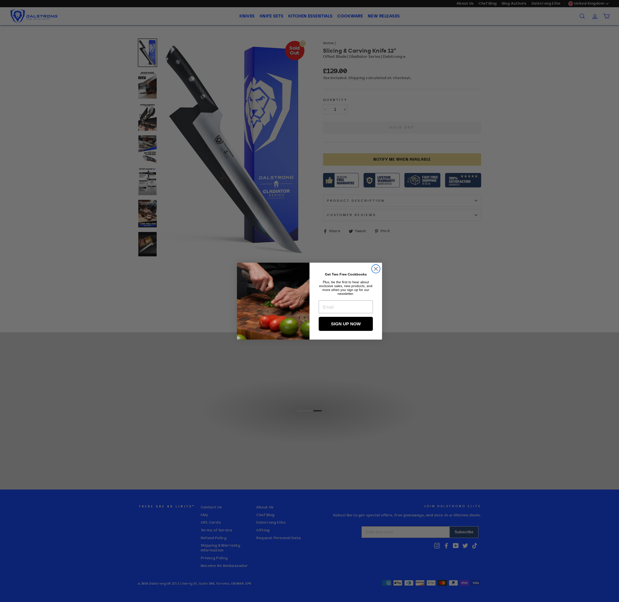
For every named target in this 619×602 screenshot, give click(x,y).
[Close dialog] (376, 269)
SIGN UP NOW (346, 323)
